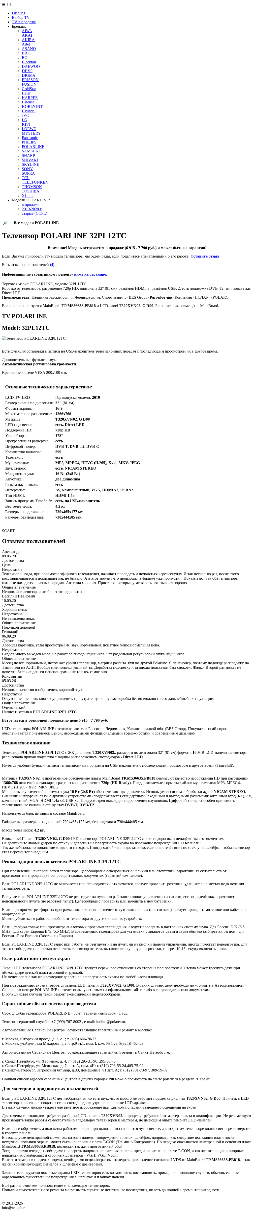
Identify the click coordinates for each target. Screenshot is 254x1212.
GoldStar (29, 89)
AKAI (27, 35)
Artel (26, 44)
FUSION (29, 84)
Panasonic (30, 138)
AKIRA (28, 40)
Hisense (28, 102)
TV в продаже (24, 22)
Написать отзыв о (39, 712)
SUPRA (28, 173)
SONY (27, 169)
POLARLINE (33, 146)
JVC (25, 115)
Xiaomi (27, 195)
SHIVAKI (30, 160)
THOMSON (32, 187)
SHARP (28, 155)
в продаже (30, 204)
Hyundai (28, 111)
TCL (26, 178)
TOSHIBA (30, 191)
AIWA (27, 31)
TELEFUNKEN (35, 182)
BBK (26, 53)
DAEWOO (31, 66)
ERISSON (30, 80)
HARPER (30, 97)
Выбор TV (21, 17)
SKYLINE (30, 164)
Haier (26, 93)
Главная (18, 13)
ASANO (29, 49)
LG (24, 120)
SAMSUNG (32, 151)
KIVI (26, 124)
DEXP (27, 71)
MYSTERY (31, 133)
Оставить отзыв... (206, 256)
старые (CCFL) (34, 213)
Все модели (36, 223)
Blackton (29, 62)
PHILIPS (29, 142)
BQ (25, 57)
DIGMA (28, 75)
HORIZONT (32, 106)
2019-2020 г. (32, 209)
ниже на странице (90, 274)
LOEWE (29, 129)
